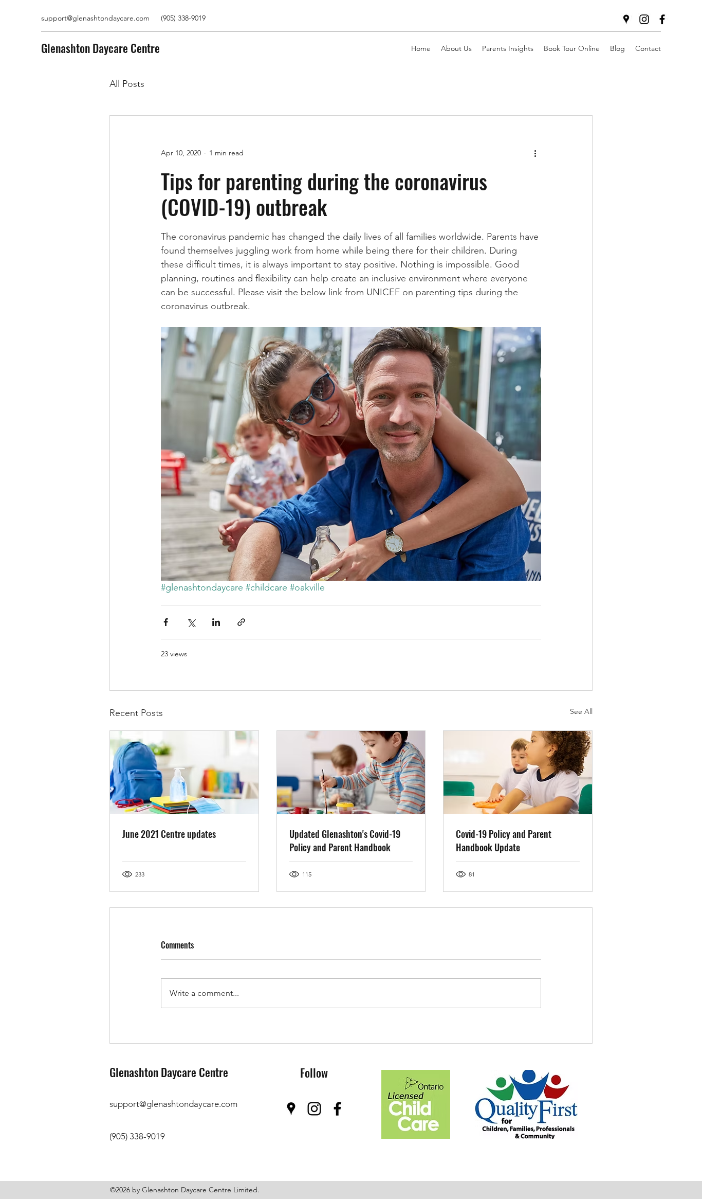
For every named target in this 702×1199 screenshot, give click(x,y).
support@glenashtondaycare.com (95, 18)
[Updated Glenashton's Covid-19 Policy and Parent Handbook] (351, 772)
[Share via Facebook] (166, 622)
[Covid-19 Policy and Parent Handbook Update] (518, 772)
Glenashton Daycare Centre (100, 48)
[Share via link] (241, 622)
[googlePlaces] (626, 19)
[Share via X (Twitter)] (191, 622)
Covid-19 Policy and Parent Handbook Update (503, 840)
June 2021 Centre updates (169, 833)
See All (581, 711)
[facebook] (662, 19)
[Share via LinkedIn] (216, 622)
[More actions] (535, 153)
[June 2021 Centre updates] (184, 772)
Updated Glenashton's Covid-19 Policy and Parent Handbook (344, 840)
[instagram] (644, 19)
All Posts (126, 84)
